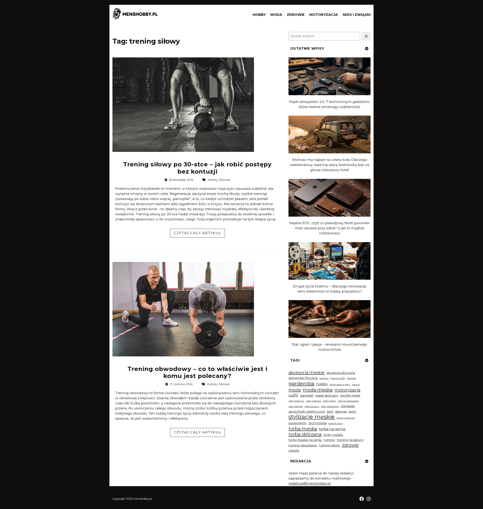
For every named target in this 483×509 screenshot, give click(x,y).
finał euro (324, 378)
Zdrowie (296, 15)
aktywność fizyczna (303, 378)
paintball (306, 395)
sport (352, 411)
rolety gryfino (329, 401)
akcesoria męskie (306, 372)
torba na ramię (332, 429)
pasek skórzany (326, 395)
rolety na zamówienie (348, 401)
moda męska (318, 389)
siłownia (341, 411)
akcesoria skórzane (341, 373)
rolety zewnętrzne (329, 406)
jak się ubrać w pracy (340, 384)
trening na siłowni (350, 440)
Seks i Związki (357, 15)
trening (329, 440)
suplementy (297, 423)
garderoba (301, 383)
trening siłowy (329, 445)
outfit (293, 395)
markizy (356, 384)
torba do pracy (335, 423)
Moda (276, 15)
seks (330, 411)
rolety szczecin (312, 406)
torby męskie (333, 435)
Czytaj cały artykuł (199, 234)
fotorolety (351, 378)
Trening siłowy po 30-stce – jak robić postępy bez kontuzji (197, 168)
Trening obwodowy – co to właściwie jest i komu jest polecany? (198, 372)
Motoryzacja (323, 15)
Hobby (259, 15)
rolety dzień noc (296, 401)
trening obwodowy (302, 445)
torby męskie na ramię (305, 440)
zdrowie (350, 445)
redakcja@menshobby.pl (309, 483)
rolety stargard (295, 406)
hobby (322, 384)
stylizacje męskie (311, 416)
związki (293, 450)
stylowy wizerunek (346, 418)
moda (294, 389)
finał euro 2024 (338, 378)
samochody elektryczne (306, 411)
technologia (317, 423)
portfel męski (350, 395)
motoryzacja (347, 389)
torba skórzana (304, 434)
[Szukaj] (366, 36)
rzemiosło (347, 406)
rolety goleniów (313, 401)
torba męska (302, 428)
